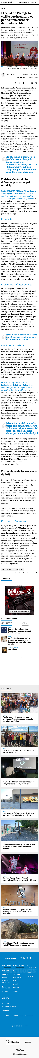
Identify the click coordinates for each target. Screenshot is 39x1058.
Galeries (30, 976)
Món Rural (6, 971)
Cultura (5, 991)
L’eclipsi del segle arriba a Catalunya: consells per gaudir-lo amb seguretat (20, 631)
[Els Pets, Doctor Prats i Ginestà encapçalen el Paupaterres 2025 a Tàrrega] (19, 864)
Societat (5, 974)
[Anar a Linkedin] (24, 958)
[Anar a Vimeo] (30, 958)
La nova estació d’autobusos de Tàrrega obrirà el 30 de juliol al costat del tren (18, 814)
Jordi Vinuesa (10, 75)
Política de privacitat (9, 1007)
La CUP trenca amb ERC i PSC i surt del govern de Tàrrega (18, 751)
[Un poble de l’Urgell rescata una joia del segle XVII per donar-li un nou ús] (19, 929)
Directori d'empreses (6, 982)
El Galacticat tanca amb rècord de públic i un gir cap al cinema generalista (19, 783)
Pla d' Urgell (17, 977)
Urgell (4, 8)
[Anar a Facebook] (18, 958)
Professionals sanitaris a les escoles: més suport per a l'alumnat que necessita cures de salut (19, 641)
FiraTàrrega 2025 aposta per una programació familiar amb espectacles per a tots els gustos (18, 719)
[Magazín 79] (4, 650)
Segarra (16, 981)
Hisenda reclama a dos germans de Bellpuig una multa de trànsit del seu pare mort (17, 911)
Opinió (29, 973)
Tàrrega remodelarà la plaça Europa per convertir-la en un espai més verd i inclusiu (19, 846)
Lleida (15, 971)
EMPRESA (5, 977)
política (9, 569)
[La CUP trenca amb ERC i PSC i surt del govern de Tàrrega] (19, 736)
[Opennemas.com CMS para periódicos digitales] (19, 1026)
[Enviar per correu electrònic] (15, 83)
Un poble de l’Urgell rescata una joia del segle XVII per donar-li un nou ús (18, 944)
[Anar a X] (21, 958)
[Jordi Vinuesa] (3, 75)
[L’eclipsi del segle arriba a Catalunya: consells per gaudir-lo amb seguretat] (4, 630)
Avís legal (5, 1010)
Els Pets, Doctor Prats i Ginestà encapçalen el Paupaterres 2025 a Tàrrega (19, 879)
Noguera (16, 987)
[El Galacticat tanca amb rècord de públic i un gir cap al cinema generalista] (19, 767)
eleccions (15, 569)
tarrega (21, 569)
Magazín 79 (12, 649)
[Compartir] (19, 83)
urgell (3, 569)
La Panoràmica (6, 987)
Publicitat (5, 1003)
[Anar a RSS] (33, 958)
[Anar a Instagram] (27, 958)
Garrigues (17, 974)
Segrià (15, 984)
